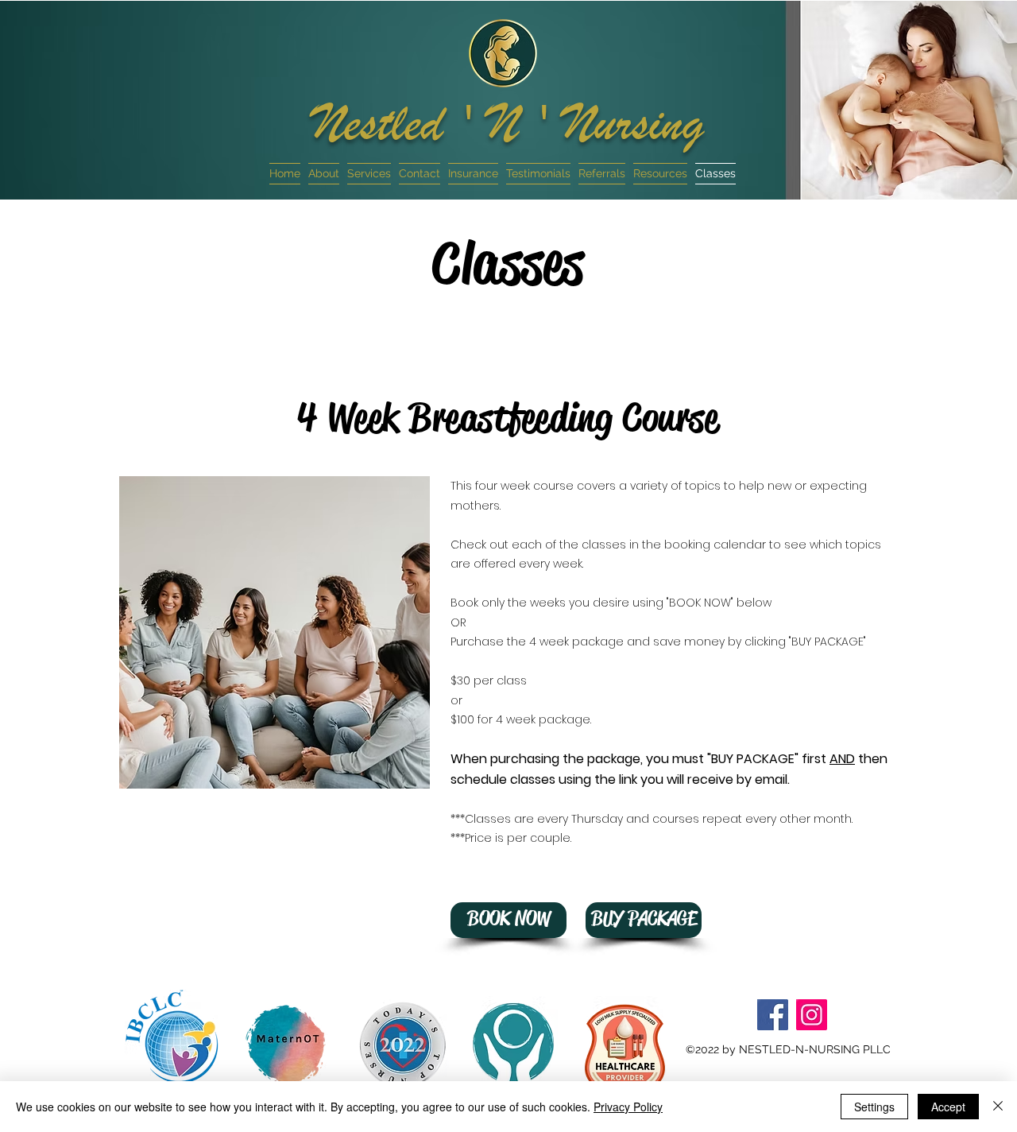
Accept (948, 1107)
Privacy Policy (628, 1107)
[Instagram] (811, 1014)
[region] (172, 1034)
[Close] (997, 1106)
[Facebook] (772, 1014)
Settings (874, 1107)
